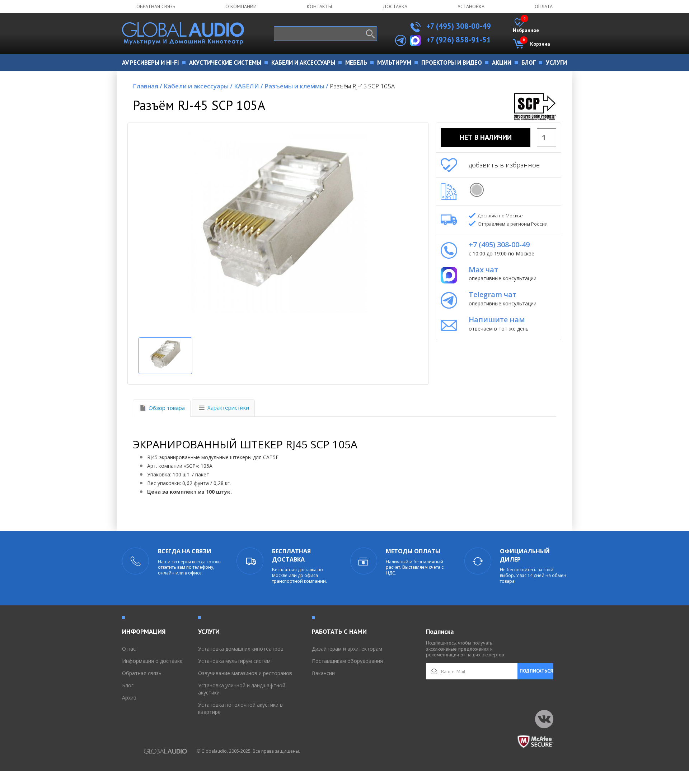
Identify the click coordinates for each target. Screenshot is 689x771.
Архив (129, 697)
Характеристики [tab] (228, 407)
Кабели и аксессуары (198, 86)
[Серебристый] (476, 189)
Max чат (483, 269)
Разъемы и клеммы (296, 86)
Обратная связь (155, 6)
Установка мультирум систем (234, 660)
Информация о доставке (152, 660)
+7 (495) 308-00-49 (458, 26)
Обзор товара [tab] (167, 407)
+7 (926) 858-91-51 (458, 40)
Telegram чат (492, 294)
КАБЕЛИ (248, 86)
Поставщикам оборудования (347, 660)
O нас (129, 648)
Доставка (395, 6)
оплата (544, 6)
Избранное (526, 25)
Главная (147, 86)
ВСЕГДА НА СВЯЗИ (184, 551)
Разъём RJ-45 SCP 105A (362, 86)
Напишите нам (497, 319)
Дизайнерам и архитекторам (347, 648)
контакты (319, 6)
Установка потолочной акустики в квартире (240, 708)
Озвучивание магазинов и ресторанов (245, 673)
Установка (471, 6)
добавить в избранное (504, 165)
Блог (127, 685)
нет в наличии (486, 137)
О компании (241, 6)
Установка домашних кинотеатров (240, 648)
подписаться (536, 671)
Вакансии (323, 673)
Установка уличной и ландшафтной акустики (241, 689)
